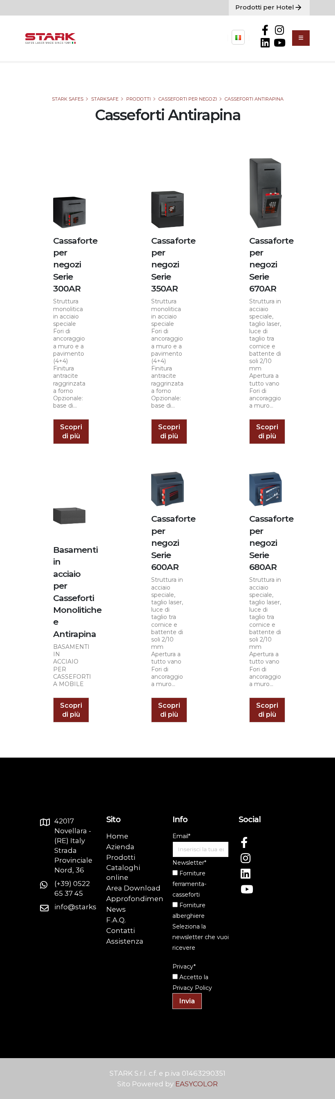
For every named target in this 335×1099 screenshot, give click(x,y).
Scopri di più (71, 431)
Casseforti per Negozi (188, 99)
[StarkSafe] (238, 37)
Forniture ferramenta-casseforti (189, 884)
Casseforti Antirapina (254, 99)
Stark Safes (67, 99)
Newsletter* (189, 862)
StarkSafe (104, 99)
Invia (187, 1001)
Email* (181, 836)
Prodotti (138, 99)
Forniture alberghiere (188, 911)
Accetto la (193, 977)
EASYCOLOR (196, 1084)
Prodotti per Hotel (264, 7)
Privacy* (184, 966)
